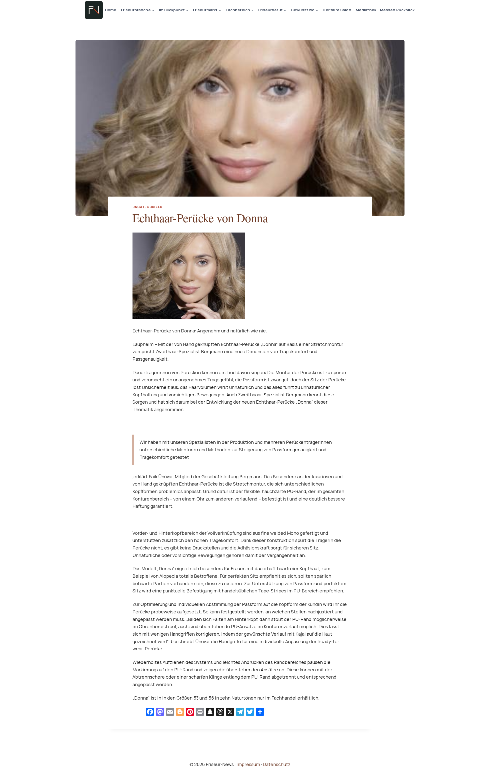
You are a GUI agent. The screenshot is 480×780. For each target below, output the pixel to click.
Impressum (248, 764)
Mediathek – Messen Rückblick (385, 9)
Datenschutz (276, 764)
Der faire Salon (337, 9)
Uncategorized (147, 207)
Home (110, 9)
